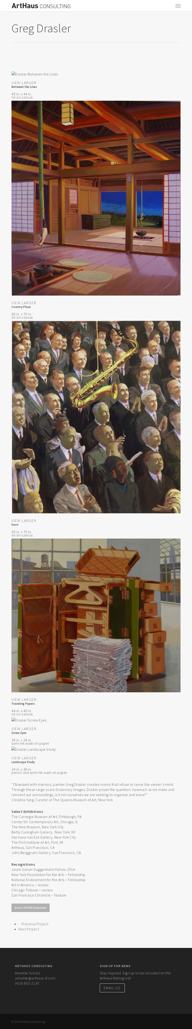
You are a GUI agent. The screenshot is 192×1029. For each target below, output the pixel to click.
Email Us (112, 988)
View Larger (24, 82)
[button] (178, 5)
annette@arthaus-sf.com (35, 978)
